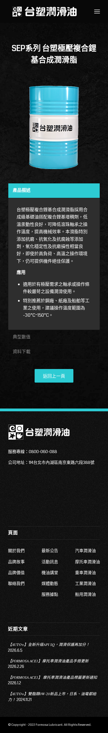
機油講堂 (50, 573)
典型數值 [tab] (21, 337)
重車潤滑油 (85, 573)
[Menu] (97, 11)
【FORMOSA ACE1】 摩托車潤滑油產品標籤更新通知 (52, 677)
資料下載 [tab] (21, 351)
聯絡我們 (16, 584)
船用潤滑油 (85, 594)
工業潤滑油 (85, 584)
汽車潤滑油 (85, 551)
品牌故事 (16, 562)
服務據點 (50, 594)
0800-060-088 (43, 452)
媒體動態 (50, 584)
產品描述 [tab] (21, 190)
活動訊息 (50, 562)
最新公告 (50, 551)
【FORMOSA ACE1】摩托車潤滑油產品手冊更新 (48, 660)
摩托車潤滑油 (87, 562)
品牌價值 (16, 573)
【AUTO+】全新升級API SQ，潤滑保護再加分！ (49, 644)
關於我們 (16, 551)
